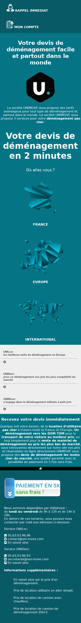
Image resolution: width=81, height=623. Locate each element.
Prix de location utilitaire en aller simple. (44, 590)
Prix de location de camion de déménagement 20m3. (36, 610)
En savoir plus (17, 542)
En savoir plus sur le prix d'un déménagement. (35, 581)
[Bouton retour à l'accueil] (40, 468)
